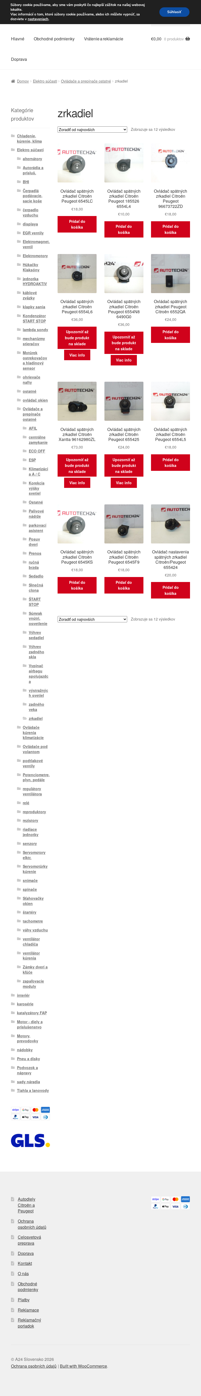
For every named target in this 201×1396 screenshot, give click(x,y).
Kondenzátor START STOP (34, 318)
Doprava (19, 59)
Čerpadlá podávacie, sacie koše (32, 196)
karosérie (25, 1003)
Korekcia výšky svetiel (36, 488)
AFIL (33, 428)
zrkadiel (36, 718)
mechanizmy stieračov (34, 341)
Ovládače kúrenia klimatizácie (33, 732)
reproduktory (34, 811)
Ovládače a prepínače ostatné (86, 81)
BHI (26, 181)
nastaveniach (38, 19)
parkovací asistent (37, 527)
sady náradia (28, 1081)
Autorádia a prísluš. (33, 170)
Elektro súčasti (45, 81)
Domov (23, 81)
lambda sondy (35, 329)
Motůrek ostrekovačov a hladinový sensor (35, 360)
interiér (23, 995)
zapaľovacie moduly (33, 983)
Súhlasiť (174, 11)
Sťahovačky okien (33, 901)
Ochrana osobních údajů (32, 1224)
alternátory (32, 158)
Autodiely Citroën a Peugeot (26, 1205)
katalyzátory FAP (32, 1012)
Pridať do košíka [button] (77, 224)
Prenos (35, 553)
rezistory (30, 820)
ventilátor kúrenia (31, 955)
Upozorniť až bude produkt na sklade (77, 337)
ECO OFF (37, 451)
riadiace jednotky (30, 832)
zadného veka (36, 707)
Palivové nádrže (36, 513)
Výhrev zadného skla (36, 652)
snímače (30, 880)
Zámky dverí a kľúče (35, 969)
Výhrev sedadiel (36, 635)
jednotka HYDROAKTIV (35, 281)
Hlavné (17, 39)
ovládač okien (35, 400)
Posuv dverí (34, 541)
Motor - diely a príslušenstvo (30, 1024)
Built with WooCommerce (83, 1366)
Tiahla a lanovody (33, 1090)
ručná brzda (34, 564)
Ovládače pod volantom (35, 749)
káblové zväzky (30, 295)
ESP (32, 459)
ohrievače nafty (31, 379)
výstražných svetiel (38, 693)
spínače (30, 889)
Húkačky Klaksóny (31, 267)
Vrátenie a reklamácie (103, 39)
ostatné (29, 391)
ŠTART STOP (35, 601)
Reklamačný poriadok (29, 1323)
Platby (24, 1300)
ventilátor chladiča (31, 941)
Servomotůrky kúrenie (35, 869)
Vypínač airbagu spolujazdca (38, 673)
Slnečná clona (36, 587)
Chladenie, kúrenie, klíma (29, 138)
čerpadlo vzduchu (30, 212)
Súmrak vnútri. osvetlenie (38, 618)
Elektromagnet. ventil (36, 244)
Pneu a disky (28, 1058)
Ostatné (36, 502)
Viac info (77, 355)
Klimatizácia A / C (38, 471)
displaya (30, 224)
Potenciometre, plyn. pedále (36, 777)
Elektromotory (35, 255)
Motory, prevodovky (27, 1038)
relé (26, 802)
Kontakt (25, 1263)
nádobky (25, 1049)
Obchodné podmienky (54, 39)
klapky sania (34, 306)
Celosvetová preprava (29, 1240)
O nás (23, 1273)
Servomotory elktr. (34, 855)
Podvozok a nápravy (27, 1070)
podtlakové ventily (33, 763)
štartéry (29, 912)
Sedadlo (36, 576)
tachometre (33, 921)
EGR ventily (33, 232)
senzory (30, 843)
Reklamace (28, 1310)
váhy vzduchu (35, 930)
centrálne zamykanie (38, 439)
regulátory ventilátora (32, 791)
